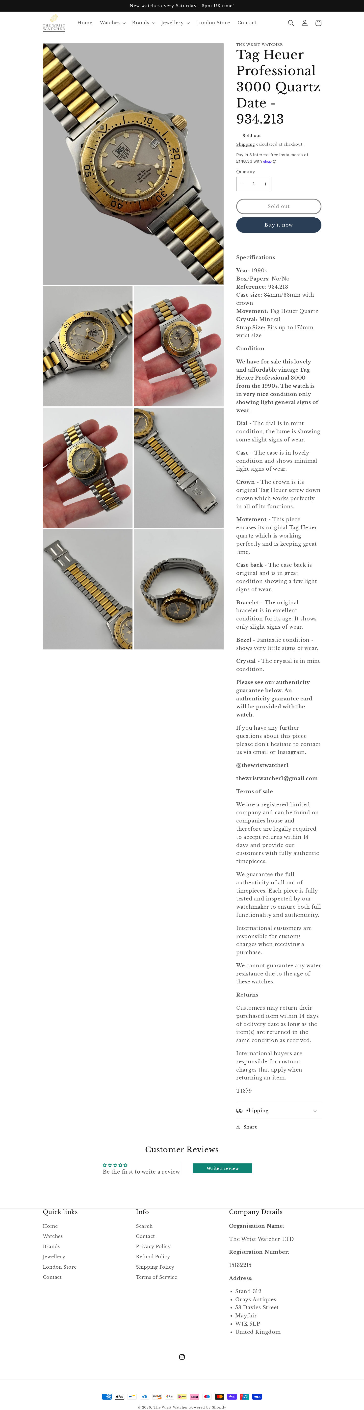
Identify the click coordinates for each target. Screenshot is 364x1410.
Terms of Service (156, 1277)
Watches (53, 1236)
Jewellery (54, 1256)
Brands (51, 1246)
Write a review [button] (223, 1168)
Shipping (245, 144)
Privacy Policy (153, 1246)
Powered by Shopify (208, 1407)
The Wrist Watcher (171, 1407)
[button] (112, 23)
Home (50, 1226)
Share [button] (250, 1127)
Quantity (245, 172)
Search (144, 1226)
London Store (60, 1267)
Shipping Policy (155, 1267)
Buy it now (278, 225)
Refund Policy (153, 1256)
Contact (52, 1277)
